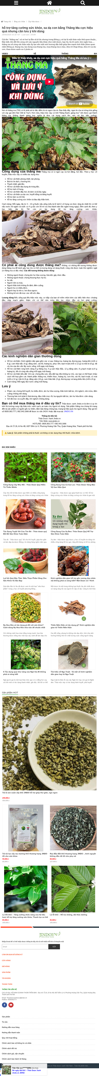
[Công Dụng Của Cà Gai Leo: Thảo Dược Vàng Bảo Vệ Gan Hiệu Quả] (73, 467)
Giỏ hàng (6, 966)
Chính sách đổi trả (9, 1048)
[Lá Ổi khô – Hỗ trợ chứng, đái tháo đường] (73, 889)
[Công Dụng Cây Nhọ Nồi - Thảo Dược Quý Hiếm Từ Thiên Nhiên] (25, 467)
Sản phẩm (6, 972)
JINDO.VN (68, 411)
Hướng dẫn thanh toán (11, 1033)
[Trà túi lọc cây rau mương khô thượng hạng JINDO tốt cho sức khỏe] (25, 827)
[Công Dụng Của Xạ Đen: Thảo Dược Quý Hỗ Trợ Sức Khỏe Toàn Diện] (73, 514)
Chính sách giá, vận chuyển (13, 1054)
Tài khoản (6, 978)
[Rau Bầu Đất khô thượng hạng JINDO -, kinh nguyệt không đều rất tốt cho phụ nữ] (73, 827)
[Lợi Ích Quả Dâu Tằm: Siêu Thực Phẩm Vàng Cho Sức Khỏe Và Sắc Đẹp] (25, 561)
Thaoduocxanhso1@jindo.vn (17, 998)
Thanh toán (7, 984)
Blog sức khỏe (19, 22)
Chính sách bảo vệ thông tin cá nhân (16, 1043)
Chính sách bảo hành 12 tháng (14, 1059)
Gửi (54, 947)
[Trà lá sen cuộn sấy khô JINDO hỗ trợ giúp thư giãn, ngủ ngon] (49, 743)
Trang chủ (7, 22)
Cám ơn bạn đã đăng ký (12, 955)
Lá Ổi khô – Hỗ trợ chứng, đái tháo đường (68, 915)
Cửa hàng (6, 960)
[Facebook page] (4, 1005)
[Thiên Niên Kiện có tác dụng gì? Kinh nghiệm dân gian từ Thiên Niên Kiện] (73, 608)
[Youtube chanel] (11, 1005)
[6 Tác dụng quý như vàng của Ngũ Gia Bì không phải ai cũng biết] (25, 654)
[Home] (49, 11)
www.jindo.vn (54, 421)
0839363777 (12, 1000)
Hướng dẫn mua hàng (10, 1027)
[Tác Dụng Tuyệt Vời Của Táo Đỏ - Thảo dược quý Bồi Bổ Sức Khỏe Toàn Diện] (25, 514)
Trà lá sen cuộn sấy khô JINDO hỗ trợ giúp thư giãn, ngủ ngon (29, 793)
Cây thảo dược (33, 22)
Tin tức (5, 1022)
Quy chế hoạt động (9, 1038)
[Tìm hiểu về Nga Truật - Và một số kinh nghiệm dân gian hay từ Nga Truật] (73, 654)
